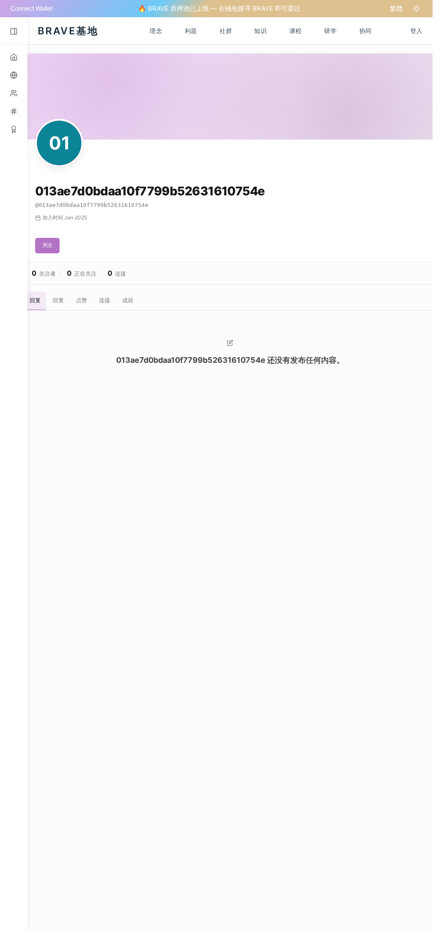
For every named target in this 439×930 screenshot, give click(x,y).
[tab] (35, 301)
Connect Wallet (31, 8)
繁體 (396, 8)
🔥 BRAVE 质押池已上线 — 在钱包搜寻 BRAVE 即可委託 (219, 8)
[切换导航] (14, 31)
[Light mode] (416, 9)
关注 (47, 245)
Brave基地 (68, 31)
